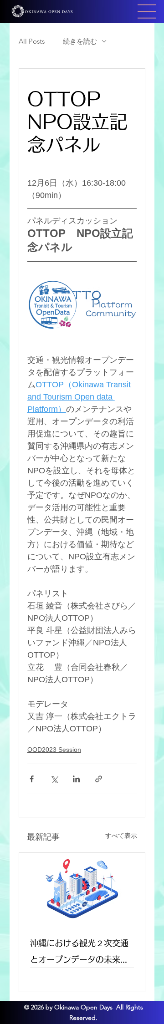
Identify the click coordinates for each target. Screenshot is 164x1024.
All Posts (32, 41)
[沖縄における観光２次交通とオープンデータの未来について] (82, 888)
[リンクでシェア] (98, 779)
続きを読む (80, 41)
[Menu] (147, 11)
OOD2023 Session (54, 749)
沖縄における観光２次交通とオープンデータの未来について (79, 953)
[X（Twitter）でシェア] (54, 779)
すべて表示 (121, 835)
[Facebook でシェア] (31, 779)
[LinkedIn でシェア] (76, 779)
